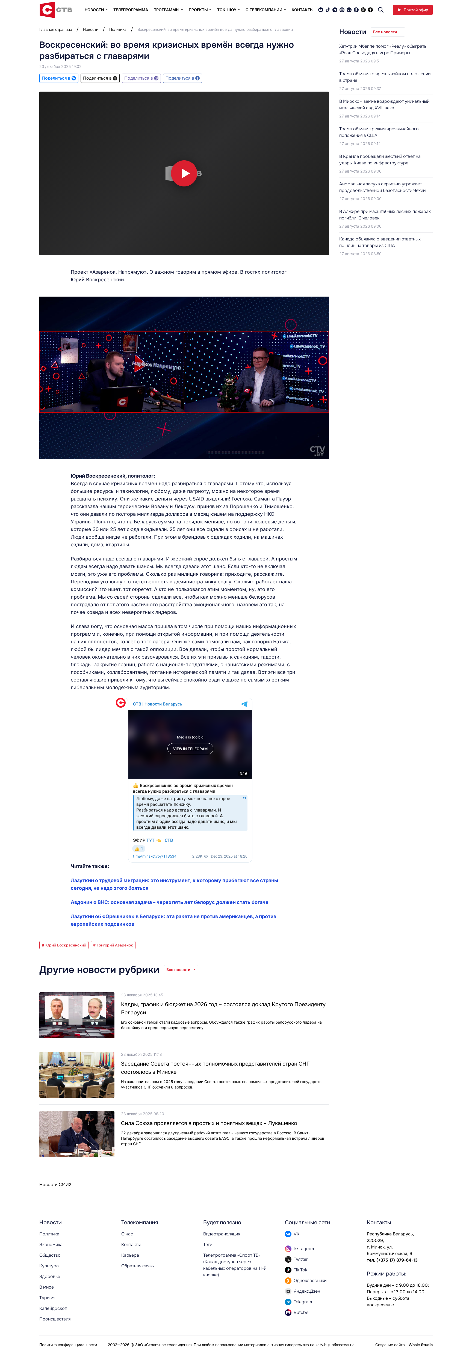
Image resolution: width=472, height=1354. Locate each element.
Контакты (303, 9)
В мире (46, 1287)
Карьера (130, 1255)
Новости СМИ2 (55, 1184)
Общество (50, 1255)
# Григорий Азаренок (113, 945)
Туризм (47, 1298)
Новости (90, 29)
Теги (207, 1244)
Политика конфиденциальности (68, 1344)
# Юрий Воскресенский (64, 945)
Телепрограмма (130, 9)
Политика (117, 29)
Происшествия (54, 1319)
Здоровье (49, 1276)
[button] (184, 173)
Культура (49, 1266)
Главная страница (55, 29)
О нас (127, 1234)
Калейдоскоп (53, 1308)
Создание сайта (390, 1344)
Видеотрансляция (221, 1234)
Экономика (51, 1244)
